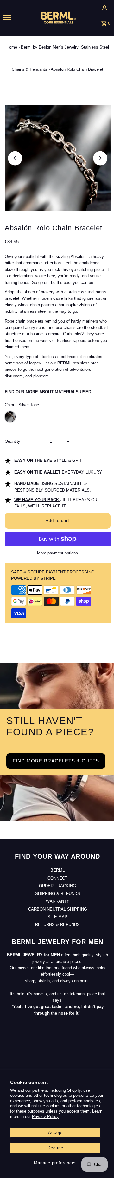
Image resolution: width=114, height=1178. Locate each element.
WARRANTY (57, 901)
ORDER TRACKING (57, 885)
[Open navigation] (12, 17)
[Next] (100, 158)
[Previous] (15, 158)
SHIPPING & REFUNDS (57, 893)
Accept (55, 1132)
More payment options (57, 553)
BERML (57, 870)
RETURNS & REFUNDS (57, 924)
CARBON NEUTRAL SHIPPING (57, 909)
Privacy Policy (45, 1116)
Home (11, 47)
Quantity (12, 441)
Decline (55, 1147)
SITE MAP (57, 916)
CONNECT (57, 878)
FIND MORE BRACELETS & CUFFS (56, 760)
